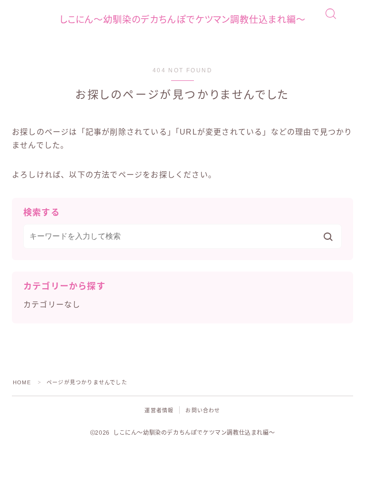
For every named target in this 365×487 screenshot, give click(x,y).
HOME (22, 382)
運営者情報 (158, 410)
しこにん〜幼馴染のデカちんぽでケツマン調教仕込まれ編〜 (182, 20)
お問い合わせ (202, 410)
